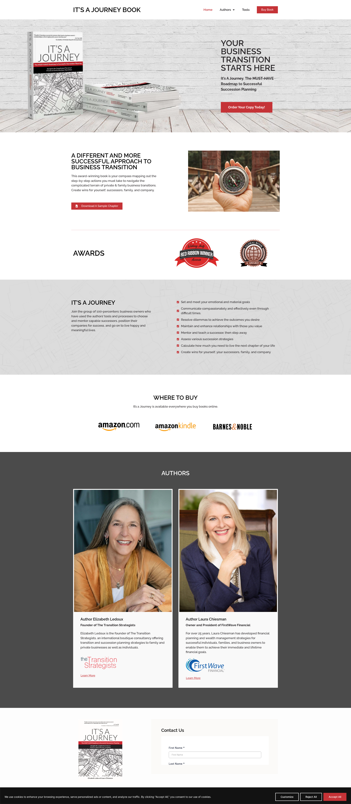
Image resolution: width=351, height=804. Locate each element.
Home (207, 10)
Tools (246, 10)
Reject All (311, 796)
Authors (225, 10)
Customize (287, 796)
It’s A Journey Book (107, 10)
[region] (175, 795)
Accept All (335, 796)
